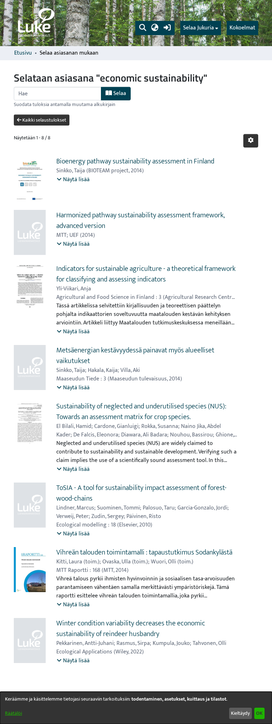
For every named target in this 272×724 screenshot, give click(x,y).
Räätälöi (13, 713)
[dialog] (136, 708)
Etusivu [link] (23, 53)
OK (259, 713)
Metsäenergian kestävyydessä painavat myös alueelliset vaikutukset (135, 355)
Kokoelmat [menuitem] (242, 28)
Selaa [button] (119, 93)
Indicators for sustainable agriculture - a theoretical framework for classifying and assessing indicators (146, 274)
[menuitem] (200, 28)
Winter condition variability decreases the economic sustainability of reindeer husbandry (130, 628)
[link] (35, 23)
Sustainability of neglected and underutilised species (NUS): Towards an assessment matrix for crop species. (141, 411)
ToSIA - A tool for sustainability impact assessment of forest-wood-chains (141, 493)
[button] (142, 28)
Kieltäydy (240, 713)
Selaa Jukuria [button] (198, 28)
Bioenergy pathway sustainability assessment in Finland (135, 161)
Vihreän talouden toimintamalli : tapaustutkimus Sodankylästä (144, 552)
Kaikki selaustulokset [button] (43, 120)
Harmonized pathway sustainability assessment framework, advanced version (140, 220)
